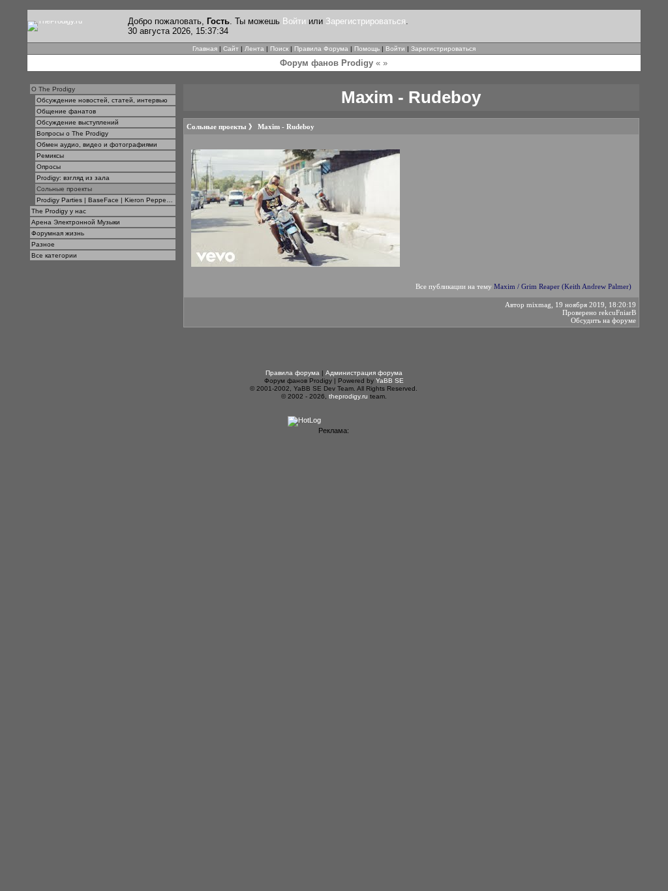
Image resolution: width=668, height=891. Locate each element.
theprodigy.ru (348, 396)
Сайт (231, 48)
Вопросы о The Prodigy (72, 133)
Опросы (49, 166)
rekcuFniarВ (617, 312)
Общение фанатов (66, 111)
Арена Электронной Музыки (75, 222)
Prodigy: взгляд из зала (73, 177)
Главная (204, 48)
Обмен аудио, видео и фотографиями (97, 144)
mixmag (538, 305)
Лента (254, 48)
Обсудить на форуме (603, 320)
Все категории (54, 255)
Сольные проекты (64, 188)
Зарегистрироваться (366, 21)
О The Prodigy (53, 89)
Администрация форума (364, 372)
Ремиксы (50, 155)
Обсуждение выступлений (78, 122)
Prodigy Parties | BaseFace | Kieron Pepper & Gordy (106, 200)
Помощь (367, 48)
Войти (294, 21)
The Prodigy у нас (58, 211)
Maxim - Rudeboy (286, 126)
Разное (43, 244)
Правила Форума (321, 48)
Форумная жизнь (57, 233)
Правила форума (293, 372)
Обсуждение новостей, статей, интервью (102, 100)
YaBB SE (390, 380)
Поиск (279, 48)
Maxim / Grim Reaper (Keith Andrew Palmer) (562, 286)
